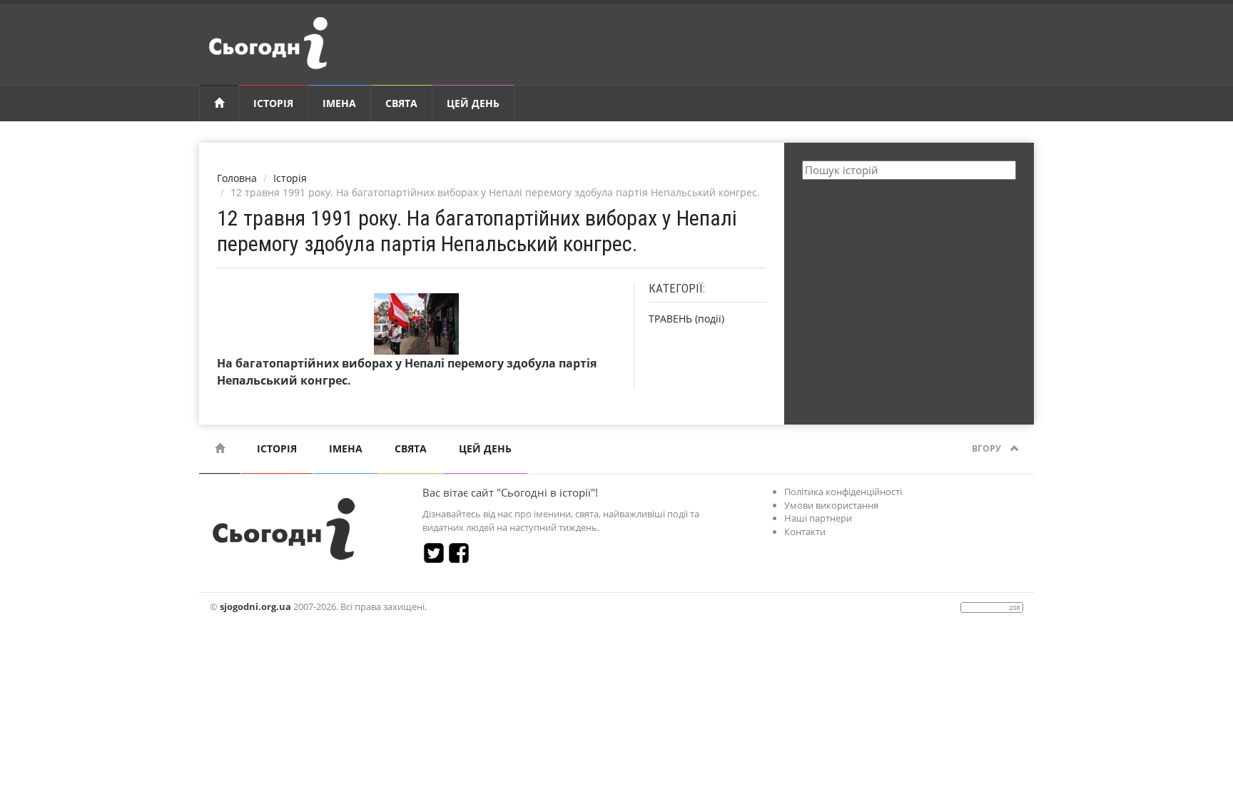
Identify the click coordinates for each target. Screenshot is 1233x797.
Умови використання (831, 505)
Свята (401, 103)
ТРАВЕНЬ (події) (686, 318)
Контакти (805, 531)
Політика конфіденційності (843, 491)
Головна (237, 178)
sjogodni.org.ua (255, 606)
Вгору (987, 448)
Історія (273, 103)
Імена (339, 103)
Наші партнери (818, 518)
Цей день (473, 103)
